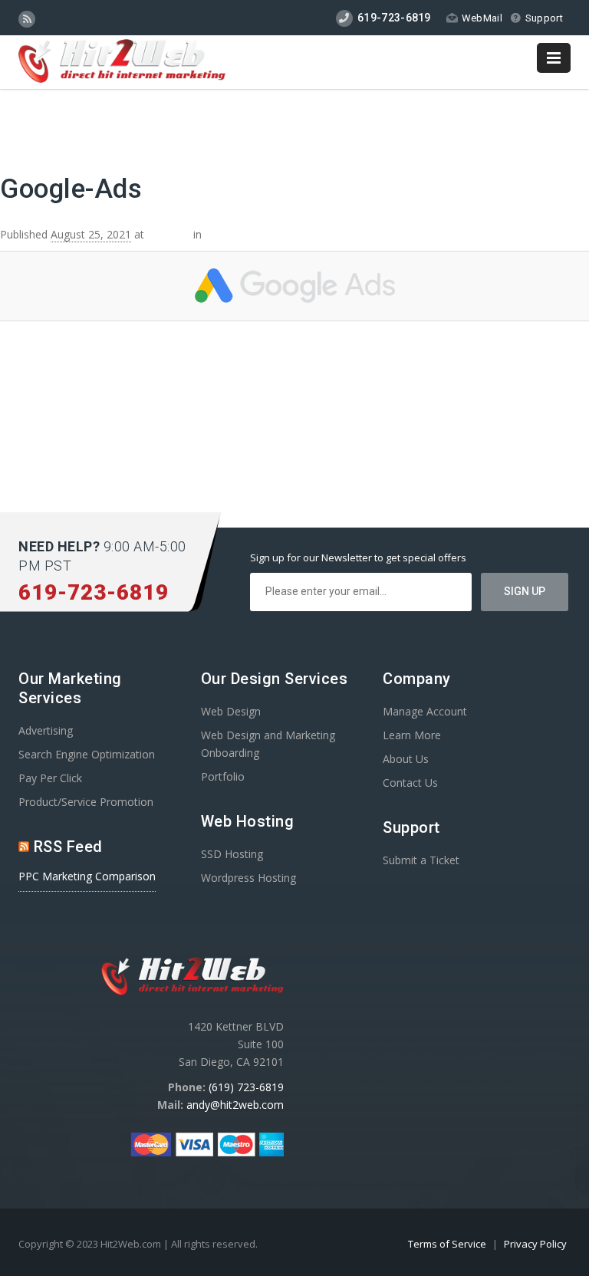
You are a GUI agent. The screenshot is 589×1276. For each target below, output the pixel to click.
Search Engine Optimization (86, 754)
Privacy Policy (535, 1244)
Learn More (412, 735)
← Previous (28, 124)
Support (544, 18)
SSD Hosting (232, 854)
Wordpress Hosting (248, 877)
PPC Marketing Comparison (87, 876)
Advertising (45, 730)
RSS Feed (68, 846)
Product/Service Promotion (85, 801)
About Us (406, 758)
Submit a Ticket (421, 860)
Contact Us (410, 782)
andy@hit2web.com (235, 1104)
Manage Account (425, 711)
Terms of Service (448, 1244)
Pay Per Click (50, 778)
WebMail (482, 18)
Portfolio (223, 776)
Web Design (231, 711)
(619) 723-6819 (246, 1087)
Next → (570, 124)
